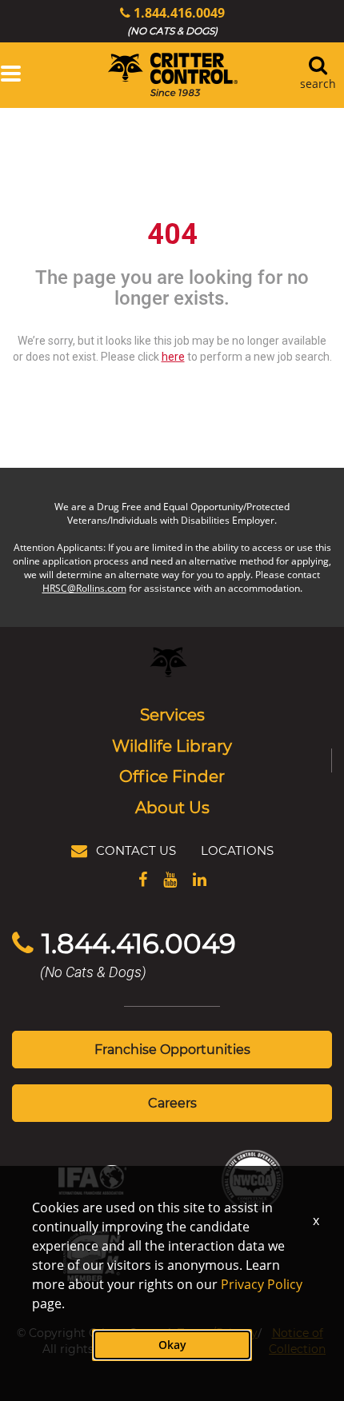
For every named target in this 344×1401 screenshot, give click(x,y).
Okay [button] (172, 1344)
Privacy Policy (261, 1284)
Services (172, 714)
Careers (172, 1102)
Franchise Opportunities (172, 1048)
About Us (172, 806)
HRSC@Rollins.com (84, 588)
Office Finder (172, 775)
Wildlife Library (172, 745)
